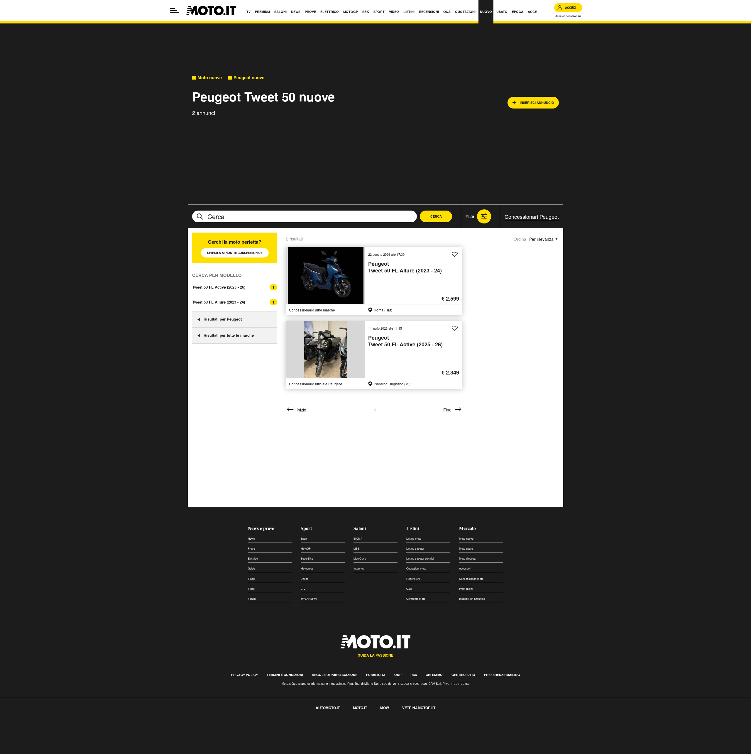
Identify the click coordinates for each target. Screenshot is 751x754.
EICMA (357, 538)
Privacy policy (244, 674)
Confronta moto (415, 599)
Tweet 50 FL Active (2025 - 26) (218, 287)
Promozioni (466, 589)
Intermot (358, 568)
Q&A (409, 589)
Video (251, 589)
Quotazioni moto (416, 568)
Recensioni (413, 579)
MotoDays (359, 558)
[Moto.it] (211, 10)
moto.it (360, 707)
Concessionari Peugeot (532, 216)
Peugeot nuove (249, 77)
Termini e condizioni (285, 674)
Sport (306, 528)
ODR (398, 674)
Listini (412, 528)
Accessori (465, 568)
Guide (251, 568)
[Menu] (174, 10)
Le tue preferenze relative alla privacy (92, 726)
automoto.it (328, 707)
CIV (303, 589)
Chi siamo (434, 674)
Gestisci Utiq (463, 674)
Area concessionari (568, 16)
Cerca (436, 216)
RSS (413, 674)
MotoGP (306, 548)
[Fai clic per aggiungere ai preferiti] (454, 254)
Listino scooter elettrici (420, 558)
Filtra (470, 216)
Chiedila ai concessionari (235, 253)
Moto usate (466, 548)
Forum (252, 599)
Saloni (359, 528)
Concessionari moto (471, 579)
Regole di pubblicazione (334, 674)
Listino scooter (415, 548)
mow (384, 707)
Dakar (304, 579)
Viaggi (251, 579)
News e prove (261, 528)
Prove (251, 548)
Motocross (307, 568)
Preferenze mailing (502, 674)
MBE (356, 548)
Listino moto (413, 538)
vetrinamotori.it (418, 707)
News (251, 538)
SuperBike (307, 558)
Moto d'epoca (467, 558)
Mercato (467, 528)
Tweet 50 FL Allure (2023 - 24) (218, 302)
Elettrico (253, 558)
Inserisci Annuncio (537, 102)
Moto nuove (209, 77)
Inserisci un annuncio (472, 599)
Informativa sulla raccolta (26, 726)
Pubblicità (375, 674)
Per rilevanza (541, 239)
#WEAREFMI (309, 599)
